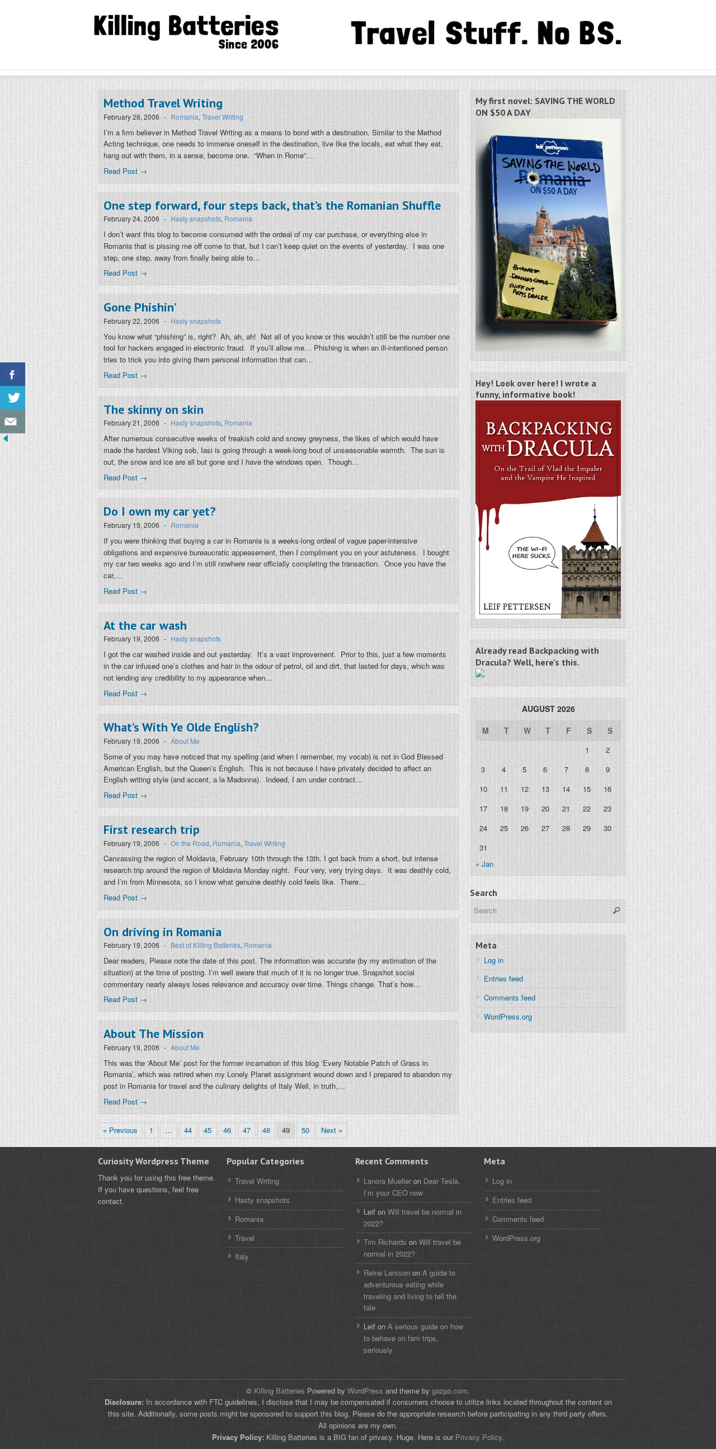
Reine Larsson (387, 1272)
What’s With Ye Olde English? (180, 727)
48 (266, 1130)
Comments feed (509, 997)
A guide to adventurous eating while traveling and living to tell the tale (410, 1290)
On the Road (190, 843)
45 (207, 1130)
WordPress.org (508, 1016)
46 (227, 1130)
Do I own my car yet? (159, 511)
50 (305, 1130)
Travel (245, 1238)
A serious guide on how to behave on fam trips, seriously (413, 1338)
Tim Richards (385, 1241)
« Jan (484, 863)
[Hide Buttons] (5, 441)
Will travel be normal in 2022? (412, 1247)
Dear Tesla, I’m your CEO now (412, 1187)
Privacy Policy (478, 1437)
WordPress (365, 1390)
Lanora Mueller (387, 1181)
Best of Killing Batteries (206, 945)
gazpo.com (450, 1390)
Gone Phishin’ (140, 307)
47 (247, 1130)
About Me (185, 740)
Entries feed (503, 978)
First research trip (151, 829)
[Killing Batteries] (201, 32)
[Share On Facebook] (12, 374)
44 (188, 1130)
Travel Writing (222, 116)
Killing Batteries (278, 1390)
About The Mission (153, 1033)
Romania (185, 116)
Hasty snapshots (196, 218)
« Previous (120, 1130)
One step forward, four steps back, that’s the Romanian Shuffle (272, 205)
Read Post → (125, 171)
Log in (493, 960)
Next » (331, 1130)
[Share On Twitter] (12, 398)
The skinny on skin (153, 409)
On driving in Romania (162, 932)
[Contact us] (12, 421)
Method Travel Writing (163, 103)
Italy (242, 1256)
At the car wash (145, 625)
